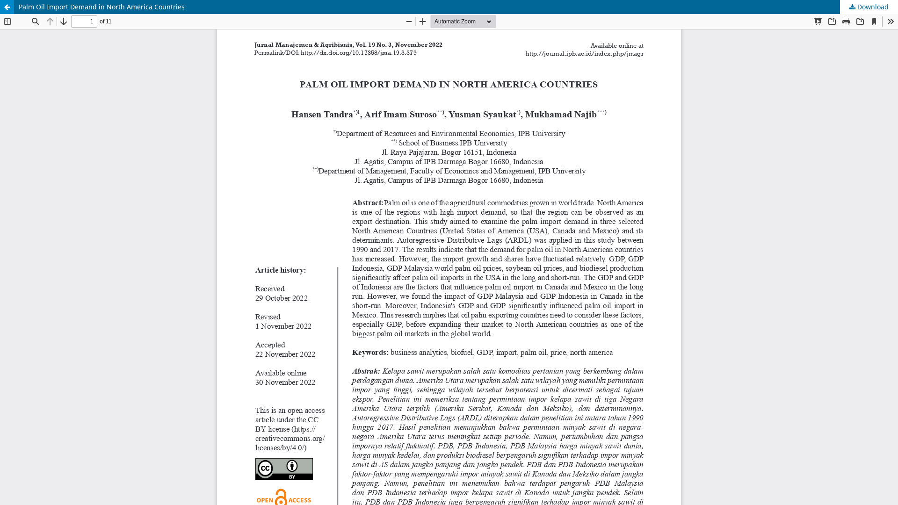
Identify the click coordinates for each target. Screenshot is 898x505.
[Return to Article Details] (7, 7)
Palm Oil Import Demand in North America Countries (102, 6)
